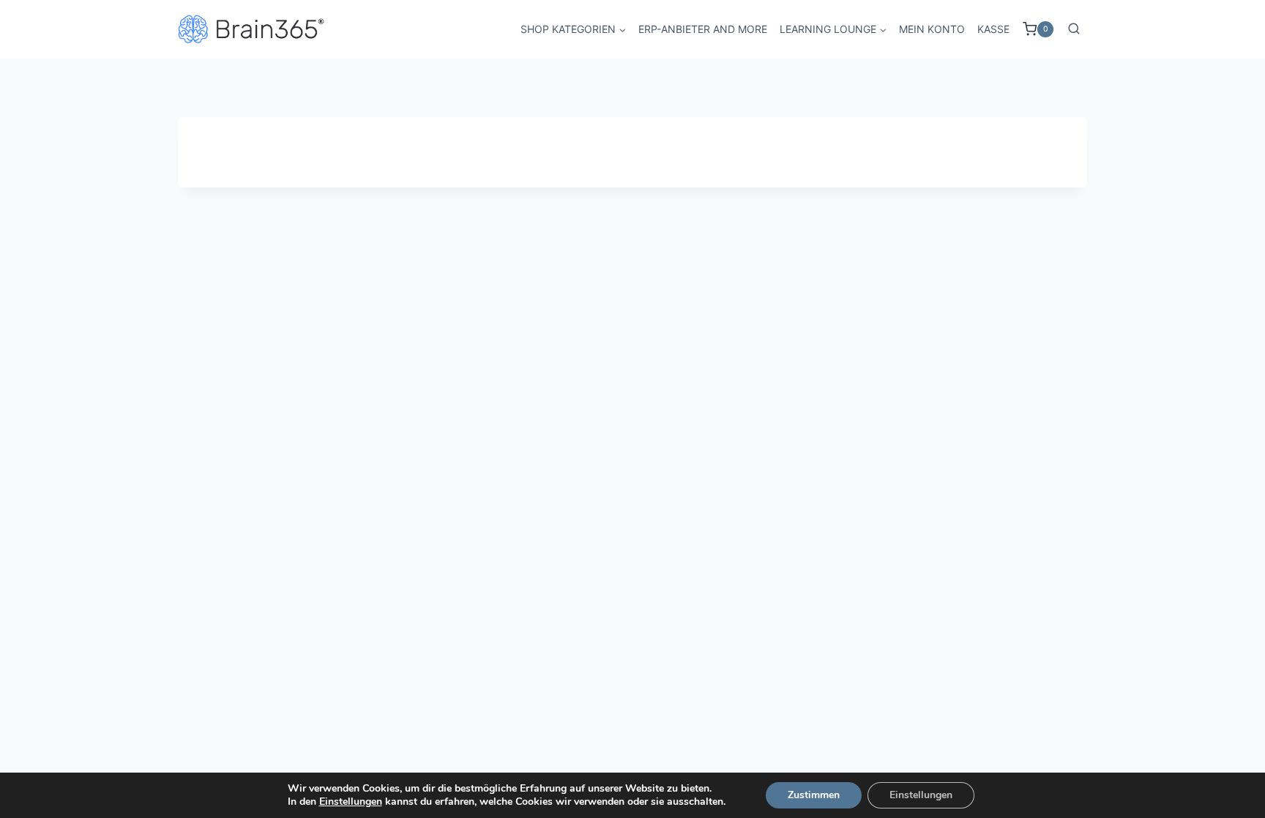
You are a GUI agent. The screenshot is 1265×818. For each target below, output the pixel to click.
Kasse (993, 29)
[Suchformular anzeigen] (1074, 29)
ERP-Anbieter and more (702, 29)
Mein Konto (932, 29)
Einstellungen (350, 801)
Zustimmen (814, 795)
